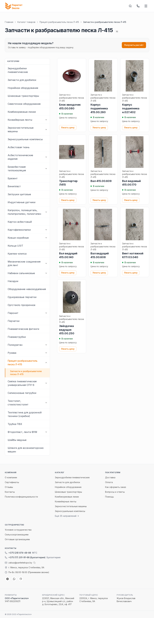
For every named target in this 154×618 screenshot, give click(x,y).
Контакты (10, 492)
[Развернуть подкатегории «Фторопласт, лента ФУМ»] (46, 432)
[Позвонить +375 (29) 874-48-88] (138, 6)
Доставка (110, 477)
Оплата (109, 482)
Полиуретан (15, 344)
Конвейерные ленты (20, 119)
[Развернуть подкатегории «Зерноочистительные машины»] (46, 129)
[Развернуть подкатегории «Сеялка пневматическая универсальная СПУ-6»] (46, 383)
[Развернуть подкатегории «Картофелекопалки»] (46, 230)
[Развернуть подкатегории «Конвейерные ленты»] (46, 120)
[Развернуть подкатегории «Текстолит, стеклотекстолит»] (46, 402)
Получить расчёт (134, 45)
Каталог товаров (26, 22)
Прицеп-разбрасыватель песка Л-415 (59, 22)
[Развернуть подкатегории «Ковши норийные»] (46, 238)
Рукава (12, 352)
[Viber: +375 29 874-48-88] (20, 579)
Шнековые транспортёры (68, 492)
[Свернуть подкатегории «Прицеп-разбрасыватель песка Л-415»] (46, 362)
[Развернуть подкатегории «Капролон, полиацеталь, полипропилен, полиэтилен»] (46, 212)
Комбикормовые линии (67, 496)
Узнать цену (67, 127)
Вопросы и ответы (115, 492)
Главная (9, 22)
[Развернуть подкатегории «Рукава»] (46, 353)
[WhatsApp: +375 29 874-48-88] (14, 579)
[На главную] (14, 6)
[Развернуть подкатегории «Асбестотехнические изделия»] (46, 157)
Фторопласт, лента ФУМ (22, 431)
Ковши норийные (18, 237)
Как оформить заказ (115, 487)
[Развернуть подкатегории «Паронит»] (46, 313)
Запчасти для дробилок (67, 482)
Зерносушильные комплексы (70, 511)
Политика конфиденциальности (21, 496)
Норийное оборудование (68, 487)
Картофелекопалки (19, 229)
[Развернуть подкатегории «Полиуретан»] (46, 345)
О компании (11, 477)
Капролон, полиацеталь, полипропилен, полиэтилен (24, 212)
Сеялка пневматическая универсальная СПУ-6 (22, 383)
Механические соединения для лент (24, 263)
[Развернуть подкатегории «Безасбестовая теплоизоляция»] (46, 168)
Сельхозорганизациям (16, 534)
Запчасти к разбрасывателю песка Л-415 (26, 372)
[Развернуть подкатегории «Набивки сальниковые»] (46, 273)
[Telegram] (7, 579)
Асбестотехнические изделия (20, 157)
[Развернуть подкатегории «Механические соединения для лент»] (46, 263)
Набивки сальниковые (21, 273)
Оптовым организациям (17, 539)
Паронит (13, 312)
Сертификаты (12, 482)
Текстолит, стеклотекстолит (18, 402)
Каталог (59, 472)
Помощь (109, 496)
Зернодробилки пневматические (72, 477)
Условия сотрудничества (18, 529)
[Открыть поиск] (130, 6)
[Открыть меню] (146, 6)
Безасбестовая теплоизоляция (17, 168)
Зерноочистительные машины (21, 129)
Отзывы (9, 487)
